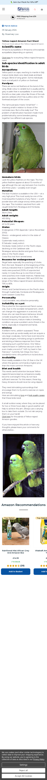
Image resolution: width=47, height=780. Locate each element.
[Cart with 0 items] (41, 10)
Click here (6, 58)
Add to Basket (16, 571)
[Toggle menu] (3, 9)
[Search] (35, 10)
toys (22, 395)
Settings (23, 764)
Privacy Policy (38, 759)
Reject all (23, 770)
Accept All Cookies (23, 776)
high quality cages (36, 395)
